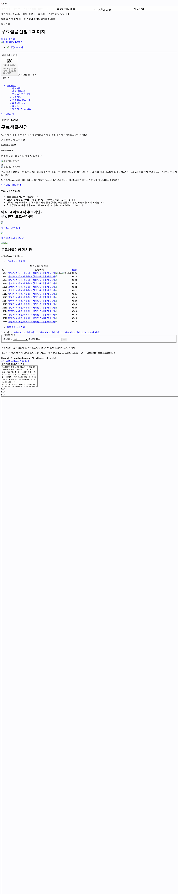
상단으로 (5, 361)
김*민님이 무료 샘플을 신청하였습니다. (31, 280)
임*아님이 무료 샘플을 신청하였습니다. (31, 318)
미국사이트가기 (17, 47)
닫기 (21, 364)
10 (85, 332)
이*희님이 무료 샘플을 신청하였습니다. (31, 297)
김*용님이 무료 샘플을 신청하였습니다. (31, 311)
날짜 (74, 269)
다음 (92, 332)
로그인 (52, 358)
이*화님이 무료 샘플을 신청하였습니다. (31, 304)
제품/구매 (139, 9)
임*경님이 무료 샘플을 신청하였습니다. (31, 308)
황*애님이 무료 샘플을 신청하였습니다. (31, 294)
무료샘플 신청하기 (11, 185)
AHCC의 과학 (102, 9)
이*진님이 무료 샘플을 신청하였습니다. (31, 314)
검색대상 (7, 339)
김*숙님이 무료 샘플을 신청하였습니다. (31, 301)
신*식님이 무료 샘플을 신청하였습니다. (31, 273)
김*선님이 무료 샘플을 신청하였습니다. (31, 283)
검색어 (34, 339)
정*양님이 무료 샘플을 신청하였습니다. (31, 290)
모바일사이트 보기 (20, 361)
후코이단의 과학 (66, 9)
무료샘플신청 (7, 114)
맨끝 (97, 332)
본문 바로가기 (8, 39)
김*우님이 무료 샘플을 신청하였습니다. (31, 276)
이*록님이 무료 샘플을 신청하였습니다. (31, 287)
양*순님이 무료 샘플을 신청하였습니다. (31, 321)
